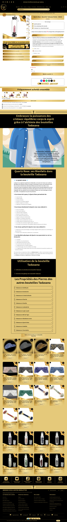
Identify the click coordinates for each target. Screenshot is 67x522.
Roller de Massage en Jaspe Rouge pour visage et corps (9, 424)
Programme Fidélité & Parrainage (8, 504)
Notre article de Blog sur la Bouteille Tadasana (33, 335)
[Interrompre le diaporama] (37, 168)
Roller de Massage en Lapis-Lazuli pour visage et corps (25, 424)
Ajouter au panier (33, 100)
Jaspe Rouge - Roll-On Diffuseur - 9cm (41, 470)
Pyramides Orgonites (22, 502)
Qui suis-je (4, 497)
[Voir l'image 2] (27, 20)
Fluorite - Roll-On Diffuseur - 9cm (56, 469)
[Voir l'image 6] (27, 35)
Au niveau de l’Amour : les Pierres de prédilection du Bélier (30, 13)
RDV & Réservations (6, 500)
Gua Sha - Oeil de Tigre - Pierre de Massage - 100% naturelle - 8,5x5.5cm (41, 355)
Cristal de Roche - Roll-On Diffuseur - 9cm (10, 470)
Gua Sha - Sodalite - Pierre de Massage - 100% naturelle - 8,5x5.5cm (9, 355)
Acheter (9, 358)
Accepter (58, 520)
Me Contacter (5, 498)
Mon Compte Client (37, 497)
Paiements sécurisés (53, 506)
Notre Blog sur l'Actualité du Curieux (9, 509)
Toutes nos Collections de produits (9, 505)
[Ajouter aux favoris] (3, 339)
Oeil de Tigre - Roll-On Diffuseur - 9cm (56, 448)
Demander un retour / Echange (39, 498)
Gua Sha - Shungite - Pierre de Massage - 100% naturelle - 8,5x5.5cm (25, 355)
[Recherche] (48, 9)
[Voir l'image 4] (27, 27)
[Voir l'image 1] (27, 17)
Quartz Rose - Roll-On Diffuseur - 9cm (25, 448)
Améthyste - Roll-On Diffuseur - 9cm (10, 447)
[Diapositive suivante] (35, 168)
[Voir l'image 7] (27, 38)
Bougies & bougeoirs (21, 500)
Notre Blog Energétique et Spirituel (9, 507)
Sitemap (51, 510)
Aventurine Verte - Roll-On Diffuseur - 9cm (26, 470)
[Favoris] (64, 7)
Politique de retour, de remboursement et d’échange (56, 501)
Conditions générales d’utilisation (55, 498)
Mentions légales (52, 508)
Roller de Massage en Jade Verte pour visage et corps (56, 401)
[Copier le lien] (54, 81)
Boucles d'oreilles (21, 498)
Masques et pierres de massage (23, 507)
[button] (18, 7)
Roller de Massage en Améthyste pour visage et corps (41, 401)
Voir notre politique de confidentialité (31, 520)
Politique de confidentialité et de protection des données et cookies (55, 504)
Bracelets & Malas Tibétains (23, 505)
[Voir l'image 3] (27, 24)
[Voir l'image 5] (27, 31)
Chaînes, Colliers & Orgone (22, 504)
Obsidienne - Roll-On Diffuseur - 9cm (41, 448)
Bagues (19, 497)
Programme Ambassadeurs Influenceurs (9, 510)
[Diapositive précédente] (30, 168)
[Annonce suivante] (46, 2)
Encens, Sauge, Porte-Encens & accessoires (23, 510)
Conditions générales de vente (55, 497)
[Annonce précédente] (21, 2)
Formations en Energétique (7, 502)
